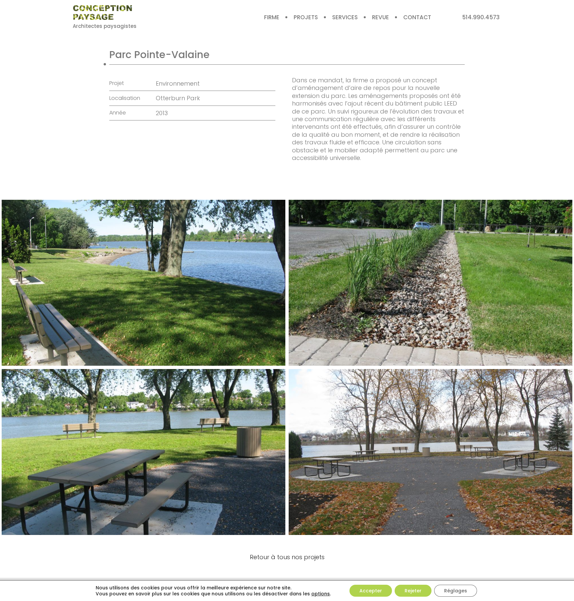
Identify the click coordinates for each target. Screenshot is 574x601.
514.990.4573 (481, 17)
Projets (306, 17)
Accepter (370, 590)
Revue (380, 17)
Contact (417, 17)
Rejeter (413, 590)
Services (345, 17)
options (320, 594)
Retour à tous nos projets (287, 557)
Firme (271, 17)
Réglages (455, 590)
